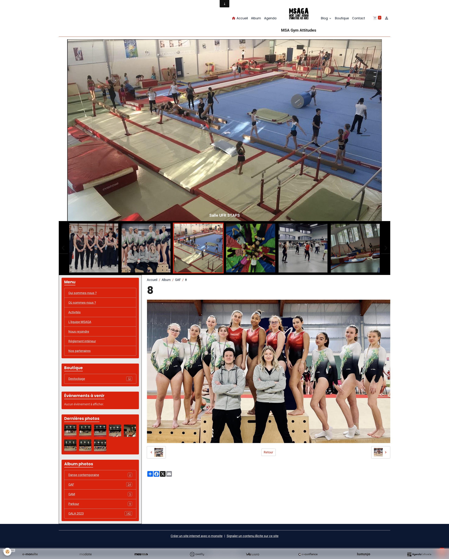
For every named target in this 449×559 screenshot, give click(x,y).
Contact (358, 18)
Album (256, 18)
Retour (268, 452)
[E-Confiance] (308, 554)
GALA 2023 (99, 514)
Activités (74, 312)
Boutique (342, 18)
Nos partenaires (79, 351)
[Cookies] (7, 552)
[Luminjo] (363, 554)
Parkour (99, 504)
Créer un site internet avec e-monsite (197, 536)
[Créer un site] (30, 554)
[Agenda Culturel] (419, 554)
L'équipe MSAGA (79, 322)
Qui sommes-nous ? (82, 293)
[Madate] (85, 554)
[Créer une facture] (252, 554)
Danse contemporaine (99, 475)
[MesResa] (141, 554)
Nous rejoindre (78, 332)
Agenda (270, 18)
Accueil (242, 18)
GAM (99, 494)
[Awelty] (197, 554)
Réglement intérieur (82, 341)
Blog (325, 18)
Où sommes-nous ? (82, 303)
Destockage (99, 379)
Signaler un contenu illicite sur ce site (253, 536)
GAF (178, 280)
